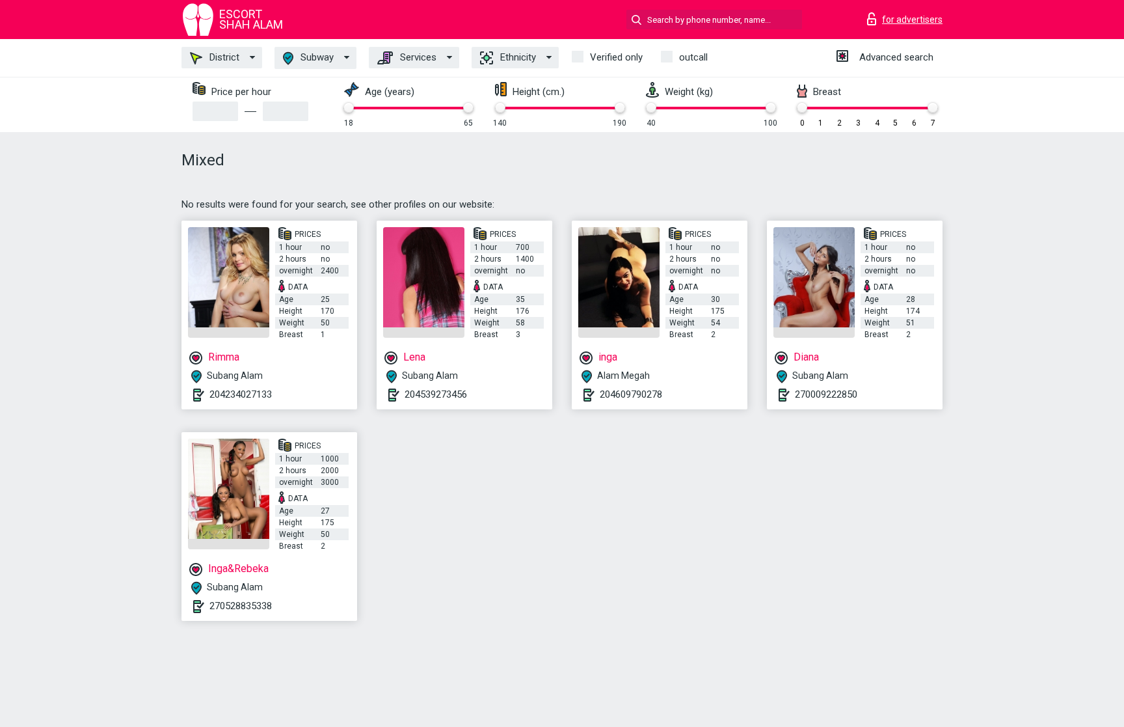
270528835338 (240, 606)
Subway (316, 57)
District (223, 57)
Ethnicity (517, 57)
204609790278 (631, 394)
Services (416, 57)
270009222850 (826, 394)
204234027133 (240, 394)
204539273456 (436, 394)
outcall (693, 57)
